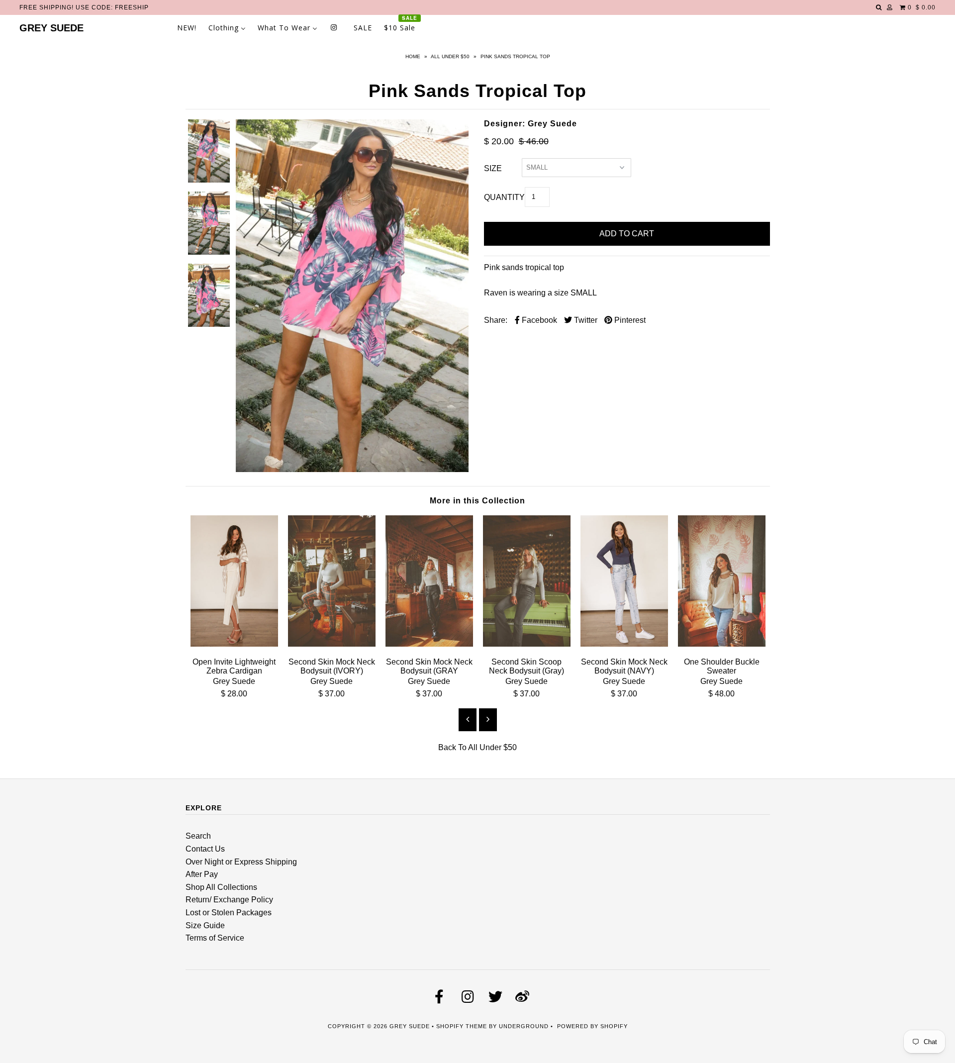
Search (198, 836)
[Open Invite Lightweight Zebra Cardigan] (234, 644)
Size (493, 168)
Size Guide (205, 925)
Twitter (584, 320)
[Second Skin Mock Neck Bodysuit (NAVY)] (624, 644)
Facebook (538, 320)
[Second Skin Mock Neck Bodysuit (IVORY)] (332, 644)
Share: (495, 320)
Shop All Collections (221, 887)
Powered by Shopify (592, 1026)
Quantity (504, 197)
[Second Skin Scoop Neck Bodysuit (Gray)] (527, 644)
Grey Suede (51, 27)
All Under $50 (450, 56)
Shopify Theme (461, 1026)
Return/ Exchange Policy (229, 899)
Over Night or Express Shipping (241, 862)
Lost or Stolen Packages (229, 912)
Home (412, 56)
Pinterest (629, 320)
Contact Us (205, 849)
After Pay (202, 874)
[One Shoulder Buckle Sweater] (721, 644)
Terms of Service (215, 938)
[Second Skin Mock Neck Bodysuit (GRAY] (429, 644)
